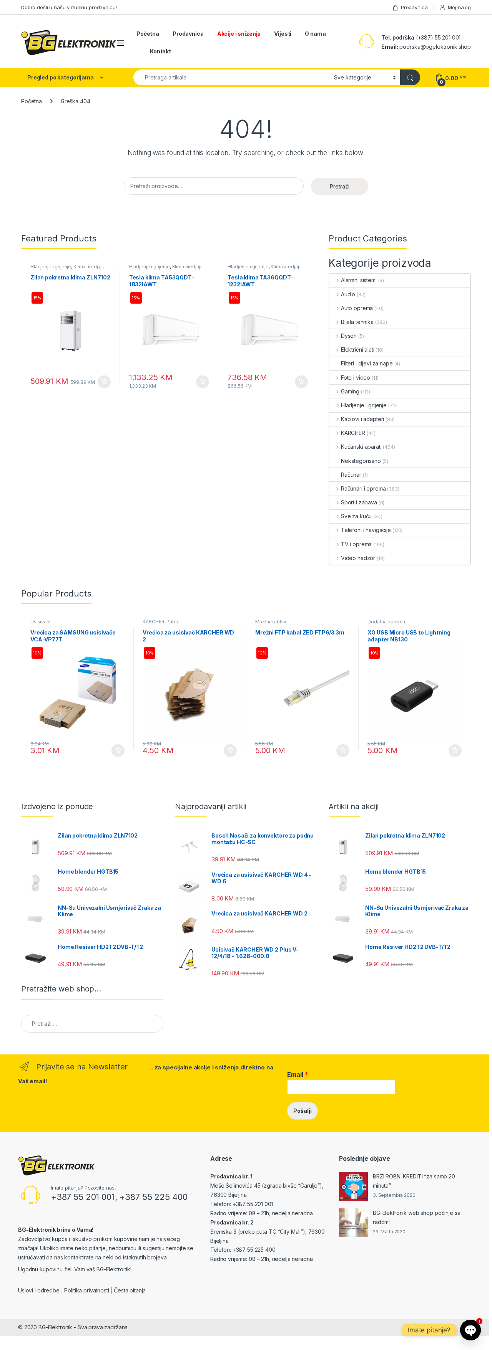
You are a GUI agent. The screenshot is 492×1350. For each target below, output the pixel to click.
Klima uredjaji (88, 266)
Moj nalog (459, 7)
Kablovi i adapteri (362, 419)
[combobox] (231, 77)
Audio (348, 294)
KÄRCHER (353, 433)
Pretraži (339, 186)
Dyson (349, 335)
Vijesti (282, 33)
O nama (315, 33)
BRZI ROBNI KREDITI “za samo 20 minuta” (414, 1181)
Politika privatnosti (86, 1290)
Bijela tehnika (357, 322)
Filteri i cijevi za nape (367, 363)
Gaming (350, 391)
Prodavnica (414, 7)
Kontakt (160, 51)
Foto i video (355, 377)
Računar (351, 474)
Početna (147, 33)
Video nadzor (358, 558)
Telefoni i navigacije (366, 530)
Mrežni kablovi (271, 622)
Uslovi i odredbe (39, 1290)
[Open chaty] (470, 1330)
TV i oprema (356, 544)
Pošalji (302, 1110)
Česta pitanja (130, 1290)
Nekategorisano (361, 461)
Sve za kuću (356, 516)
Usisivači (40, 622)
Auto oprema (357, 308)
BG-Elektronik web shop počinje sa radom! (416, 1217)
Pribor (173, 622)
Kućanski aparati (361, 446)
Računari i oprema (363, 488)
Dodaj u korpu (103, 381)
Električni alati (357, 349)
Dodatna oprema (386, 622)
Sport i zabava (359, 502)
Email (297, 1074)
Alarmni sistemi (359, 280)
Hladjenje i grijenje (50, 266)
